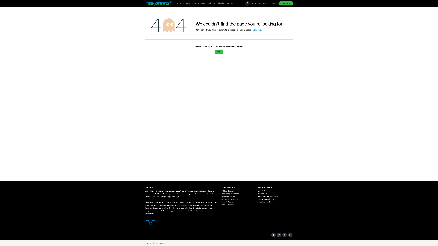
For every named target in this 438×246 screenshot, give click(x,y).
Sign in (274, 3)
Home (219, 52)
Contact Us (286, 3)
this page (258, 30)
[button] (247, 3)
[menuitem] (178, 3)
